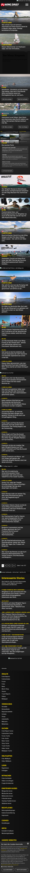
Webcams (5, 721)
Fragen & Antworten (7, 783)
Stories (4, 691)
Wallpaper (5, 699)
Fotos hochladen (7, 778)
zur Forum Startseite (7, 170)
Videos (4, 696)
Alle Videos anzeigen (7, 127)
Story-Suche (5, 743)
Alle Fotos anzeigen (7, 99)
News (3, 686)
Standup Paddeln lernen (9, 801)
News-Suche (5, 741)
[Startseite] (10, 5)
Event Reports (6, 676)
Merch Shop (5, 689)
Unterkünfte (5, 719)
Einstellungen (6, 823)
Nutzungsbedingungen (8, 810)
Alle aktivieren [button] (7, 869)
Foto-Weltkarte (6, 758)
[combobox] (28, 843)
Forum (4, 681)
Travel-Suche (6, 746)
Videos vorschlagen (7, 781)
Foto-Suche (5, 738)
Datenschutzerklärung (8, 813)
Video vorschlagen (23, 127)
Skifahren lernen (6, 803)
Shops (3, 716)
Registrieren (5, 768)
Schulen (4, 714)
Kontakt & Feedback (7, 831)
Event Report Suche (7, 731)
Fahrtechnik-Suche (7, 733)
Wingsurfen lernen (7, 791)
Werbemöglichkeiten (8, 833)
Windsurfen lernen (7, 793)
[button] (15, 867)
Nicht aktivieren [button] (22, 869)
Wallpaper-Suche (7, 751)
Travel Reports (6, 694)
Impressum (5, 815)
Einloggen (5, 770)
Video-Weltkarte (6, 761)
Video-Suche (5, 748)
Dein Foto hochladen (23, 99)
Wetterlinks (5, 724)
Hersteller (4, 706)
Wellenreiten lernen (7, 796)
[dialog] (15, 857)
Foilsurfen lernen (7, 798)
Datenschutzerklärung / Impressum (9, 864)
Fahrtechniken (6, 679)
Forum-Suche (6, 736)
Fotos (3, 684)
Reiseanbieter (6, 709)
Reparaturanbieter (7, 711)
